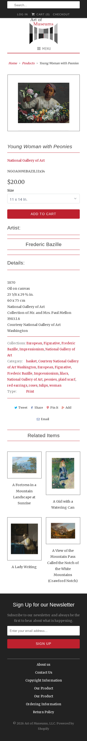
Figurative (52, 343)
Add (68, 407)
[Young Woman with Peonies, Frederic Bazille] (43, 103)
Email (45, 419)
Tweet (22, 407)
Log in (22, 14)
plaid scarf (66, 379)
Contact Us (43, 672)
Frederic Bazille (19, 373)
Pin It (54, 407)
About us (43, 665)
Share (39, 407)
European (34, 343)
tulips (43, 385)
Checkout (61, 14)
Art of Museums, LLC (40, 723)
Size (10, 190)
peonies (50, 379)
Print (30, 391)
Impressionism (31, 349)
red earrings (17, 385)
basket (31, 361)
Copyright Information (43, 680)
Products (28, 63)
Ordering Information (43, 704)
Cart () (43, 14)
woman (55, 385)
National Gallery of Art (26, 160)
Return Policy (43, 712)
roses (33, 385)
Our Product (43, 688)
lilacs (64, 373)
